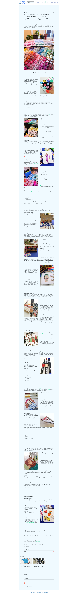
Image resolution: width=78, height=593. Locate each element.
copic (39, 544)
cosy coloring (42, 544)
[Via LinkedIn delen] (28, 549)
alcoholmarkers (26, 544)
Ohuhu (30, 544)
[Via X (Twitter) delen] (26, 549)
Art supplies (25, 546)
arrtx (32, 544)
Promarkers (36, 544)
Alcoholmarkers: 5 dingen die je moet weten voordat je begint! (38, 566)
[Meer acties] (53, 12)
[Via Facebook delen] (24, 549)
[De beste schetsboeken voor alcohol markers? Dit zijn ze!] (26, 561)
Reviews (28, 546)
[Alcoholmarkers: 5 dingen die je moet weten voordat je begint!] (39, 561)
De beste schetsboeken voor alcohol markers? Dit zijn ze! (25, 566)
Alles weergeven (56, 556)
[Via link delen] (30, 549)
